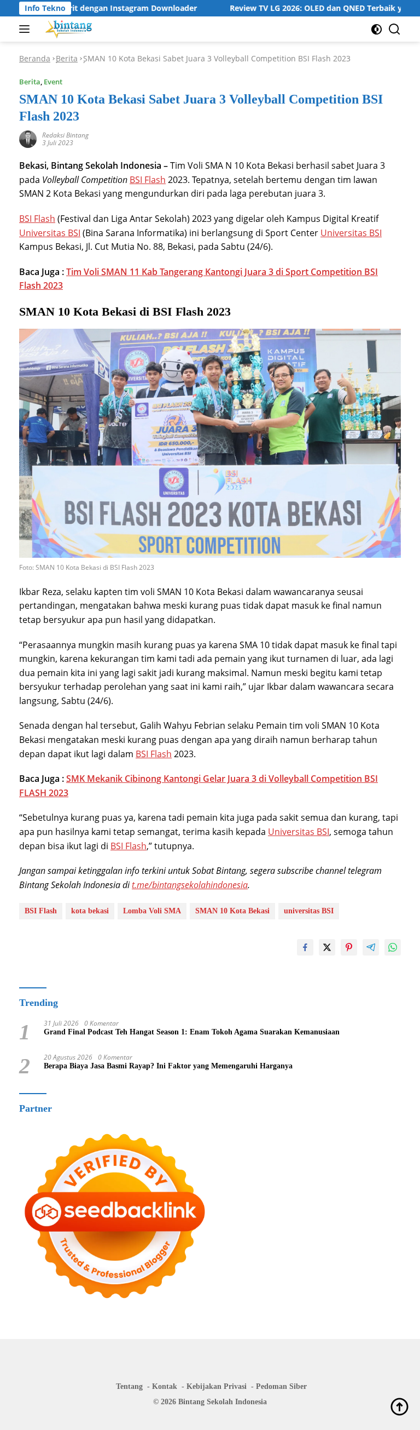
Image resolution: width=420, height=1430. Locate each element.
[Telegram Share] (371, 947)
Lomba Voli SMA (152, 911)
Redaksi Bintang (65, 135)
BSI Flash (148, 180)
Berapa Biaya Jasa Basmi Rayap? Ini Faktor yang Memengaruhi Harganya (168, 1066)
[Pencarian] (394, 29)
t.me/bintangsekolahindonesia (190, 885)
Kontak (164, 1386)
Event (53, 82)
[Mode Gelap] (376, 29)
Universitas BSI (49, 233)
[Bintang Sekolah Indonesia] (67, 29)
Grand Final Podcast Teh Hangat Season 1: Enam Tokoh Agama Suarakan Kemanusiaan (192, 1032)
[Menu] (26, 29)
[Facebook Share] (305, 947)
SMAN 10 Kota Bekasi (232, 911)
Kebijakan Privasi (216, 1386)
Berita (67, 58)
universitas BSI (309, 911)
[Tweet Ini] (327, 947)
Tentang (129, 1386)
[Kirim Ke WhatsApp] (392, 947)
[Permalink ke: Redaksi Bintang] (28, 138)
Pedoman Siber (281, 1386)
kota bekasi (90, 911)
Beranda (34, 58)
